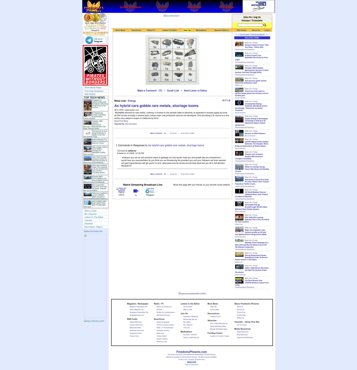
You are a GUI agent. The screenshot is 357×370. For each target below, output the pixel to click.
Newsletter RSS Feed (137, 330)
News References (242, 332)
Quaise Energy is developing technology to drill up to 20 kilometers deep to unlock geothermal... (251, 121)
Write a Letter (91, 210)
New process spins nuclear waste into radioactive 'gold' (250, 81)
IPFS (226, 100)
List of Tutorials (242, 325)
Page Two (213, 307)
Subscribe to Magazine (190, 316)
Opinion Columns (162, 339)
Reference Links (162, 342)
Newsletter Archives (163, 330)
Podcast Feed (134, 336)
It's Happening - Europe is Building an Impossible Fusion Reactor (95, 115)
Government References (245, 337)
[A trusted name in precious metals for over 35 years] (95, 33)
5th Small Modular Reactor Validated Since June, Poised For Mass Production (251, 194)
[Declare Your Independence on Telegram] (96, 40)
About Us (256, 30)
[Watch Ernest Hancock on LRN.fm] (121, 190)
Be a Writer (186, 322)
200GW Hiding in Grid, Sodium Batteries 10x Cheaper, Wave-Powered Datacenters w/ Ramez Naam (252, 143)
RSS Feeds (241, 30)
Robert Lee (238, 85)
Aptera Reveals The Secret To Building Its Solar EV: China (100, 141)
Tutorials (88, 220)
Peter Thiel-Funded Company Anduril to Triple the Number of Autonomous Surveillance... (95, 160)
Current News (244, 34)
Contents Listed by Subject (165, 325)
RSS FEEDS (90, 94)
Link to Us (186, 328)
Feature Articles (162, 336)
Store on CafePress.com (191, 337)
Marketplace (201, 30)
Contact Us (240, 309)
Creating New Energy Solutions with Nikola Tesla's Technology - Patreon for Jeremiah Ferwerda (251, 107)
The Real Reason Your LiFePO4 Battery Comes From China (252, 282)
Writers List (240, 318)
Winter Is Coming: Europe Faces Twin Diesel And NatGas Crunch (252, 169)
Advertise (89, 223)
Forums (246, 20)
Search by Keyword (163, 322)
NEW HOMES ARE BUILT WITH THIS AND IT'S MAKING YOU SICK (95, 204)
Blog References (242, 335)
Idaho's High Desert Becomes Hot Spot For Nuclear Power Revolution (252, 270)
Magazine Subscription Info (138, 307)
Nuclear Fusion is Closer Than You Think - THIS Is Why (257, 46)
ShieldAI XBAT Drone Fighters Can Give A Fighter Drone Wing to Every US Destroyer (96, 179)
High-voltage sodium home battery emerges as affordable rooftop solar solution (96, 150)
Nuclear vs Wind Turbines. (255, 133)
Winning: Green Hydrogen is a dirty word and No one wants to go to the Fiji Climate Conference (251, 244)
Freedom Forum (215, 316)
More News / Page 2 (93, 226)
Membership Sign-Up (190, 319)
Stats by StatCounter (191, 365)
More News (120, 30)
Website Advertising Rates (218, 329)
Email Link (173, 90)
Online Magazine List (136, 309)
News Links (160, 333)
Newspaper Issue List (137, 315)
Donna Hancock (240, 98)
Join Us (187, 30)
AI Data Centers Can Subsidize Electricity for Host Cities (251, 57)
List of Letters (187, 307)
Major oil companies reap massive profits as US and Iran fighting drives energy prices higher (251, 232)
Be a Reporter (91, 213)
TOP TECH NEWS (94, 97)
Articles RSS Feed (136, 322)
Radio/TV (151, 30)
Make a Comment (147, 90)
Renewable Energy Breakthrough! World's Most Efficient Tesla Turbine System (251, 206)
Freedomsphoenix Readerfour (244, 49)
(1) (160, 90)
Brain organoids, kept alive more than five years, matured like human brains (95, 187)
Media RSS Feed (135, 328)
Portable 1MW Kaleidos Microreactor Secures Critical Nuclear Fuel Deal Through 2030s (95, 124)
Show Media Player (93, 87)
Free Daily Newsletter (94, 91)
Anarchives (136, 30)
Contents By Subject (257, 34)
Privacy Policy (241, 315)
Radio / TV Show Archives (165, 328)
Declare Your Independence (166, 312)
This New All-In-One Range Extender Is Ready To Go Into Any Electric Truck (95, 134)
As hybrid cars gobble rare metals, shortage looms (156, 105)
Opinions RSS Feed (136, 325)
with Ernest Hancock (163, 315)
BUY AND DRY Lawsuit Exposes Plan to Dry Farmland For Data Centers (252, 219)
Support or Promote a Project (219, 336)
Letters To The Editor (94, 217)
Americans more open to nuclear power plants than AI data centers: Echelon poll (252, 93)
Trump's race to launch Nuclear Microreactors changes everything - (249, 156)
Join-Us (247, 17)
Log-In (257, 17)
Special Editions (221, 30)
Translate (257, 20)
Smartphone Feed (136, 333)
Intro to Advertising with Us (218, 323)
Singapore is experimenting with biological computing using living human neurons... (100, 103)
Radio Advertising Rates (218, 326)
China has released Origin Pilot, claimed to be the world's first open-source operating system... (99, 169)
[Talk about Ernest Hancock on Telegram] (150, 191)
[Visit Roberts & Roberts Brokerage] (95, 17)
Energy (132, 100)
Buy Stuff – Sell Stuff (190, 335)
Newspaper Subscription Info (139, 312)
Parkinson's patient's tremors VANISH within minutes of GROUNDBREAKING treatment (95, 196)
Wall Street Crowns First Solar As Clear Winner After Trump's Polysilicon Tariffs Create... (252, 181)
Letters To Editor (169, 30)
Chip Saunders (131, 123)
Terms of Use (241, 312)
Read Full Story (121, 121)
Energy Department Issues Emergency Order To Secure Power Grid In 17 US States (251, 257)
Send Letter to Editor (195, 90)
